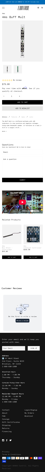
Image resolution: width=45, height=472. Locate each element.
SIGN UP (33, 348)
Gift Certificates (11, 422)
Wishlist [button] (29, 416)
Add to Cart (12, 257)
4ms (3, 13)
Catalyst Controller (32, 248)
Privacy (5, 452)
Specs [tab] (23, 117)
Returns (5, 428)
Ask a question (9, 159)
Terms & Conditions (11, 454)
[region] (22, 2)
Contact (5, 410)
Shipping (6, 425)
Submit (22, 180)
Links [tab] (31, 117)
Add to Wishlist (22, 108)
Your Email (8, 348)
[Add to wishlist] (20, 226)
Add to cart (22, 102)
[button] (4, 8)
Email (5, 152)
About (4, 413)
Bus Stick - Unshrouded (7, 249)
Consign (5, 419)
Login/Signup (31, 410)
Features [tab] (14, 117)
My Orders (29, 413)
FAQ (3, 416)
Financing (7, 431)
